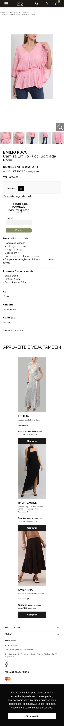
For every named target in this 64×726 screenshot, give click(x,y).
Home (3, 13)
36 (21, 188)
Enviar (18, 230)
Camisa (25, 13)
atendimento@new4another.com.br (19, 650)
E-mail (9, 218)
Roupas (14, 13)
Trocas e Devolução (13, 330)
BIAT (17, 196)
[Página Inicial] (19, 3)
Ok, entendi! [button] (32, 716)
